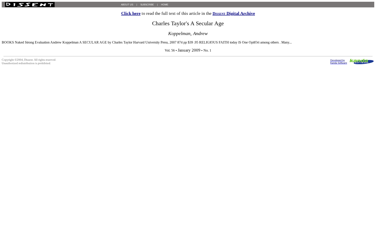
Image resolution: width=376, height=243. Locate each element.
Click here (131, 13)
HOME (164, 4)
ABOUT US (127, 4)
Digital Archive (234, 13)
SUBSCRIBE (147, 4)
